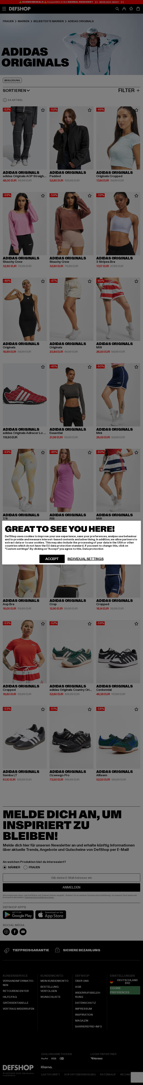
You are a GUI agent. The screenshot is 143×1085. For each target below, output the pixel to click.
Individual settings (85, 559)
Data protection (92, 549)
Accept (52, 558)
